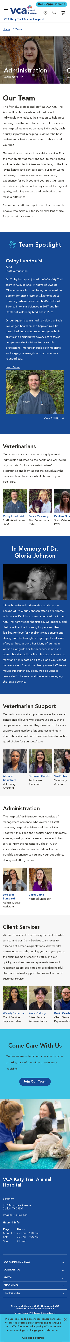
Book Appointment (51, 4)
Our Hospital (12, 1270)
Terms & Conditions (44, 1313)
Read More (13, 367)
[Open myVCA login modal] (46, 13)
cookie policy (36, 1326)
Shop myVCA (11, 1285)
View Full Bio (52, 418)
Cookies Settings (33, 1338)
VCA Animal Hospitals (17, 1262)
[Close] (65, 1319)
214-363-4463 (20, 1215)
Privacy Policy (23, 1313)
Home (6, 29)
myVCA (8, 1278)
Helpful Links (12, 1293)
